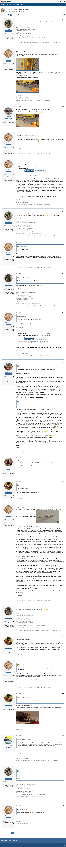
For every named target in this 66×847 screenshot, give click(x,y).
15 (11, 14)
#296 (63, 661)
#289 (63, 312)
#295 (63, 636)
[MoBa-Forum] (5, 1)
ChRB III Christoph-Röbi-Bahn (29, 27)
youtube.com (49, 165)
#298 (63, 735)
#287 (63, 242)
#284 (63, 133)
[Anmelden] (61, 1)
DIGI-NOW (35, 37)
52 (18, 14)
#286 (63, 211)
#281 (63, 19)
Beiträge (4, 33)
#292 (63, 481)
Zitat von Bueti (22, 664)
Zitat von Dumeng (23, 402)
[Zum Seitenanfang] (64, 845)
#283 (63, 106)
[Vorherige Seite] (2, 15)
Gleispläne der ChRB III (26, 32)
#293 (63, 505)
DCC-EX (28, 36)
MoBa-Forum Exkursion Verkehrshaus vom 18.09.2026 (28, 40)
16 (13, 14)
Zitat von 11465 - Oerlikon (25, 277)
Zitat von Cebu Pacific (24, 771)
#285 (63, 160)
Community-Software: (33, 845)
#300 (63, 805)
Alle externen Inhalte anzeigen (40, 170)
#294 (63, 607)
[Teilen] (64, 15)
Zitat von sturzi (22, 246)
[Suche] (58, 1)
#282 (63, 49)
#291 (63, 457)
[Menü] (64, 1)
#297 (63, 693)
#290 (63, 362)
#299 (63, 767)
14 (8, 14)
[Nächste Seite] (20, 15)
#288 (63, 273)
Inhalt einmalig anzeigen (29, 170)
